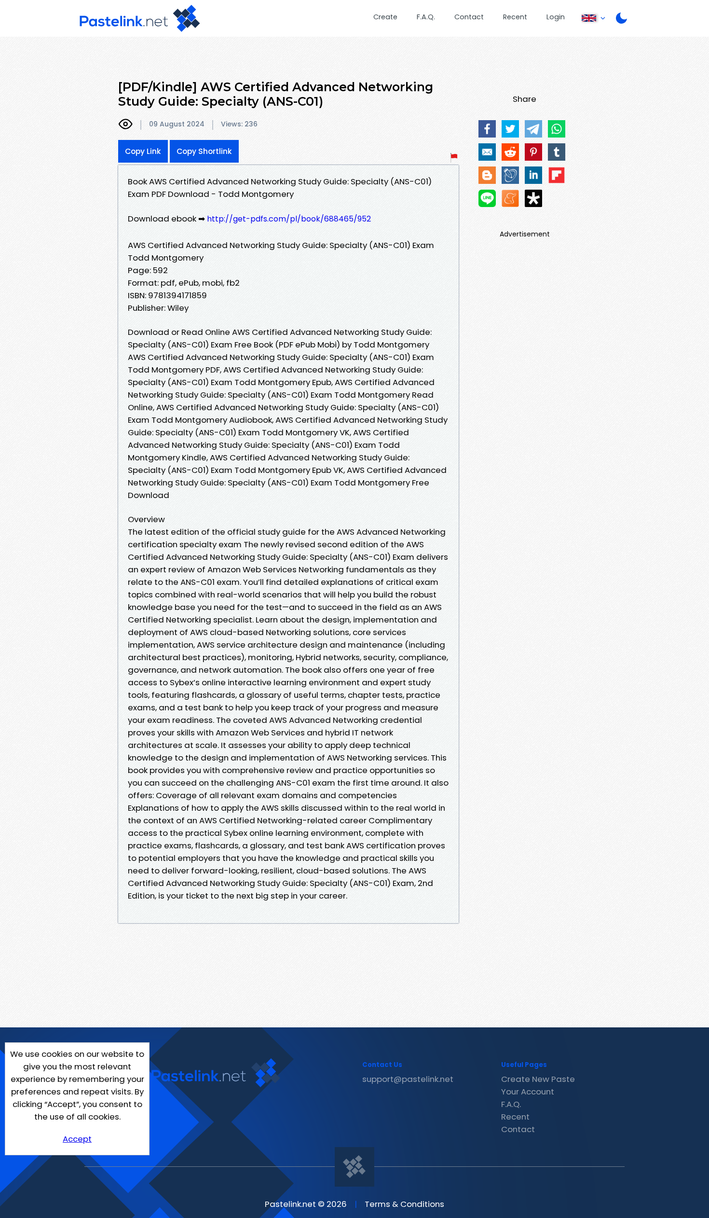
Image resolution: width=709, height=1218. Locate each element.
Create (385, 17)
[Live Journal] (510, 175)
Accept (77, 1139)
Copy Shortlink (204, 151)
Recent (515, 17)
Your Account (527, 1091)
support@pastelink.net (407, 1079)
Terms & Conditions (404, 1204)
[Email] (487, 152)
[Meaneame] (510, 198)
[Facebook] (487, 129)
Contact (469, 17)
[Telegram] (533, 129)
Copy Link (143, 151)
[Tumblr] (556, 152)
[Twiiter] (510, 129)
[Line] (487, 198)
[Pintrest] (533, 152)
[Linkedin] (533, 175)
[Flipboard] (556, 175)
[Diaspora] (533, 198)
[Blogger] (487, 175)
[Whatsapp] (556, 129)
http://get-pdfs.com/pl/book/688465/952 (289, 218)
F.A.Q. (426, 17)
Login (555, 17)
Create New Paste (538, 1079)
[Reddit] (510, 152)
